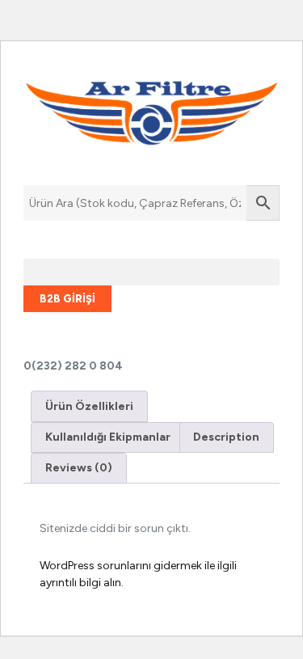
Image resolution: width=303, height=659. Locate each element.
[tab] (89, 406)
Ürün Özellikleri (89, 406)
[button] (151, 272)
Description (226, 437)
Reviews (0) (78, 468)
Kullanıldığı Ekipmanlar (107, 437)
